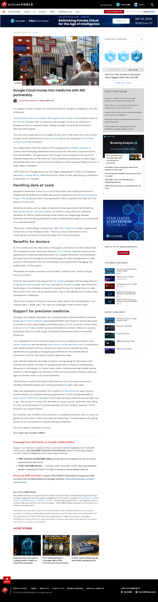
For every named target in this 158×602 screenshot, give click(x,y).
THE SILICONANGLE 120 (114, 11)
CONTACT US (58, 588)
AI (34, 12)
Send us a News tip (95, 588)
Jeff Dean (45, 284)
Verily (16, 341)
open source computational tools (65, 344)
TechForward (14, 12)
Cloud (27, 12)
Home (4, 10)
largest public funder (62, 118)
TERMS (33, 588)
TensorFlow (70, 391)
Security (43, 12)
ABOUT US (44, 588)
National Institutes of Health (32, 118)
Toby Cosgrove (67, 228)
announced (19, 121)
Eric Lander (58, 281)
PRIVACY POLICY (20, 588)
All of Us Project (28, 327)
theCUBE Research (28, 500)
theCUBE (128, 592)
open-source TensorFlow (26, 398)
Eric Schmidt (64, 251)
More (78, 12)
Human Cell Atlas (34, 211)
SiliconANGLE (85, 498)
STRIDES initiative (79, 147)
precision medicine (33, 320)
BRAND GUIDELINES (75, 588)
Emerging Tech (65, 12)
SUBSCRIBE (123, 253)
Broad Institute (27, 284)
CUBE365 (40, 500)
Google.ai (68, 284)
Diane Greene (51, 138)
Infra (52, 12)
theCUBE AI (49, 500)
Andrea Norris (32, 175)
